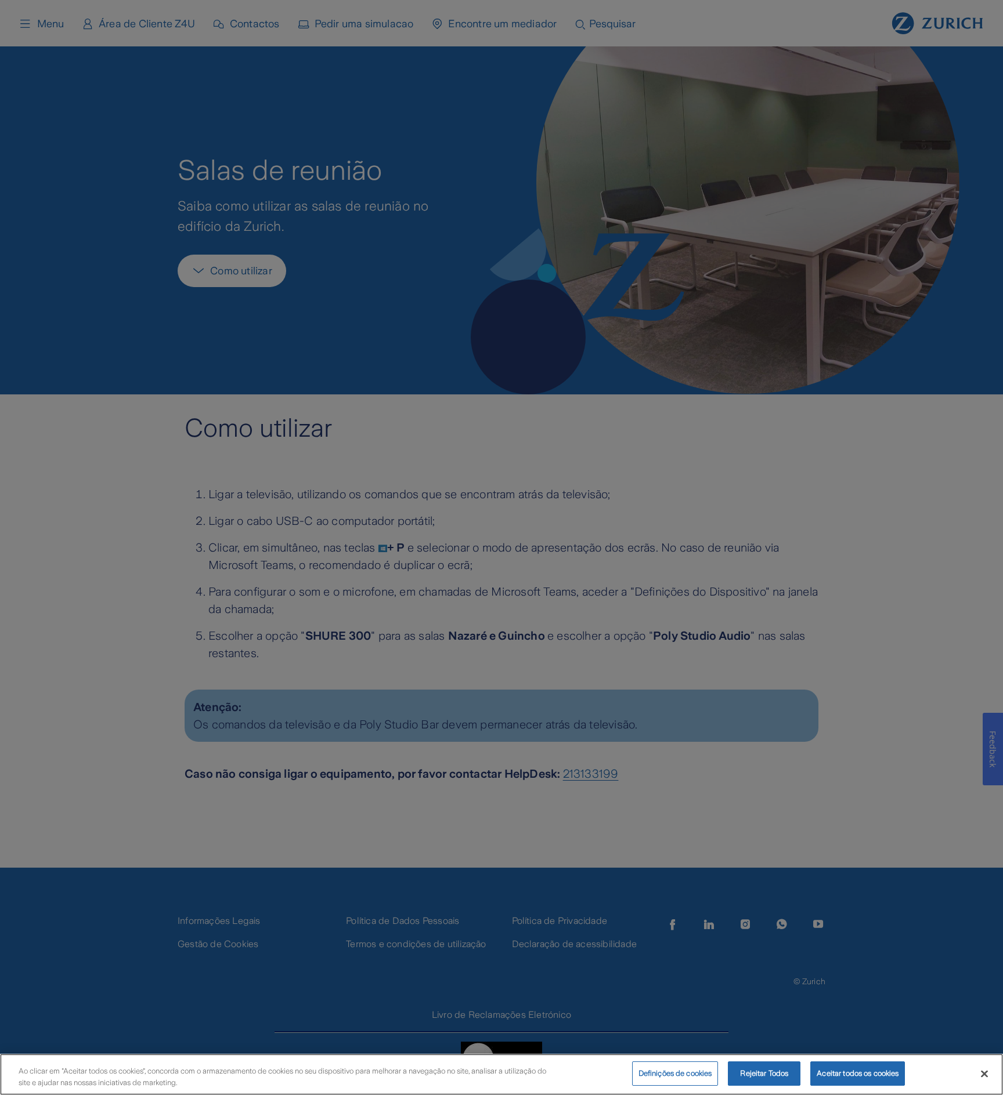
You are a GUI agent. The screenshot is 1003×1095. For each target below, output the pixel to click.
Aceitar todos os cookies (858, 1073)
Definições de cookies (675, 1073)
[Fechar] (984, 1073)
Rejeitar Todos (764, 1073)
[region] (501, 1074)
